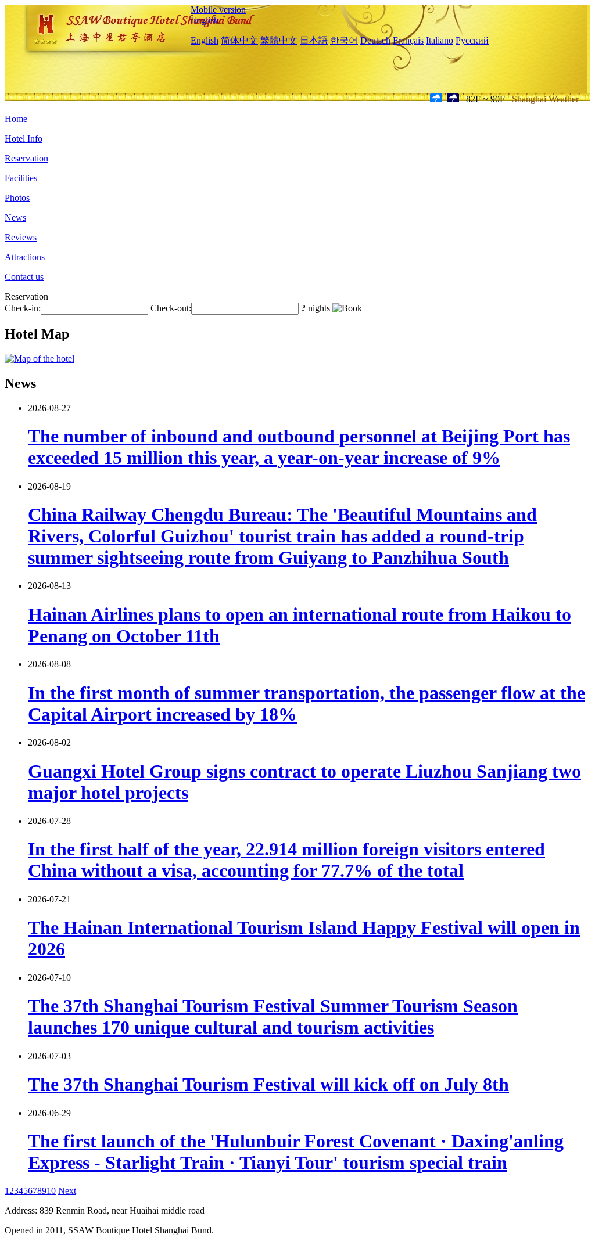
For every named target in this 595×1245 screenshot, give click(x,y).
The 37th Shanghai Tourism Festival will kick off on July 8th (268, 1084)
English (204, 20)
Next (67, 1191)
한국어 (344, 40)
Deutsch (375, 40)
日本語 (314, 40)
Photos (17, 198)
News (15, 217)
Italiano (439, 40)
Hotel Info (23, 138)
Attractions (25, 257)
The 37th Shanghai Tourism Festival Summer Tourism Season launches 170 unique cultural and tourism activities (273, 1016)
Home (16, 119)
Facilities (21, 178)
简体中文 (239, 40)
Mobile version (218, 10)
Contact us (24, 277)
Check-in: (23, 308)
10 (51, 1191)
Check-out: (170, 308)
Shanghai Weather (545, 99)
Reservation (26, 158)
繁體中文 (279, 40)
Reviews (21, 237)
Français (408, 40)
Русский (472, 40)
